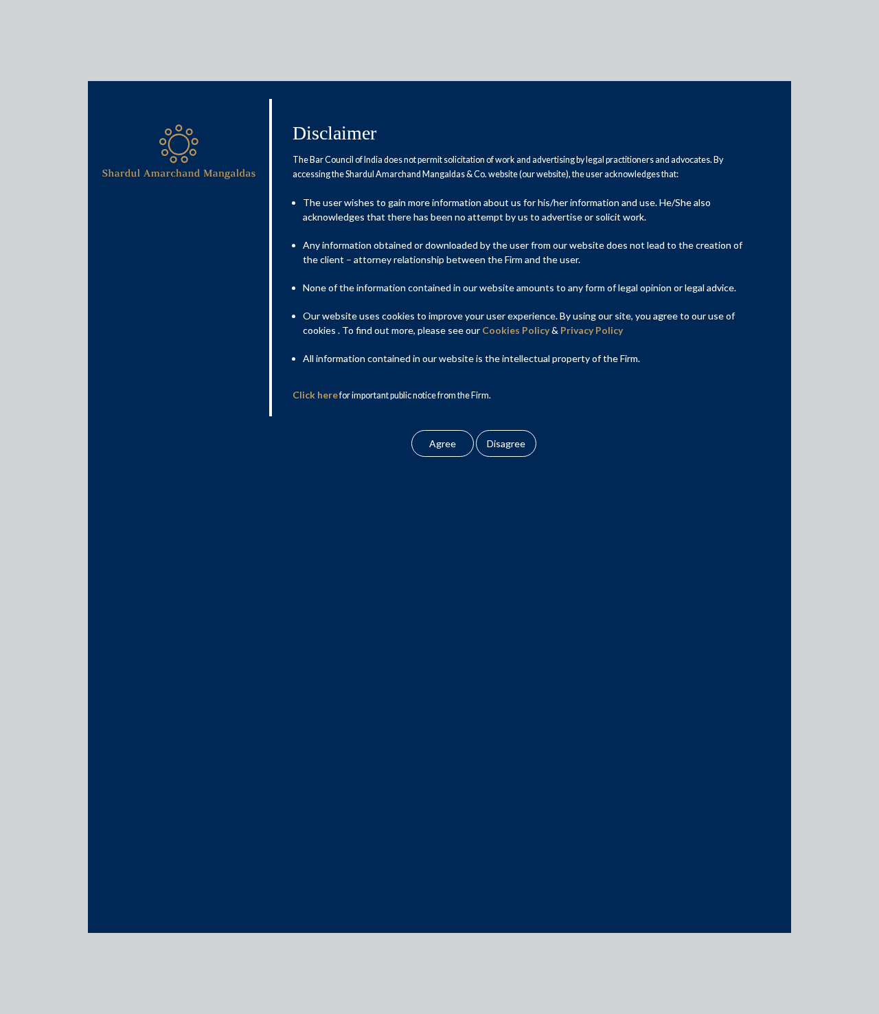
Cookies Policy (515, 330)
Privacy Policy (591, 330)
